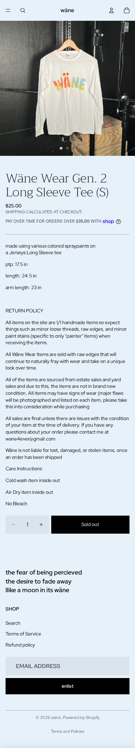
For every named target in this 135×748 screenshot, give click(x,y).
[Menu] (8, 10)
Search (13, 623)
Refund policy (20, 645)
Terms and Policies (67, 731)
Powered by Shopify (81, 717)
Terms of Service (23, 634)
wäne (56, 717)
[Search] (22, 10)
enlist (67, 686)
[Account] (111, 10)
